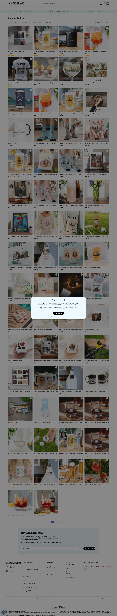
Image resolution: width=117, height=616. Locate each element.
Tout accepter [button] (58, 313)
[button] (58, 317)
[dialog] (58, 308)
